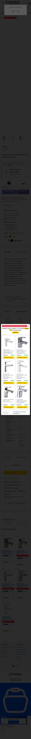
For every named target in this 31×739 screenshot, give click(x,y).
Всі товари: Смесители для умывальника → (19, 412)
